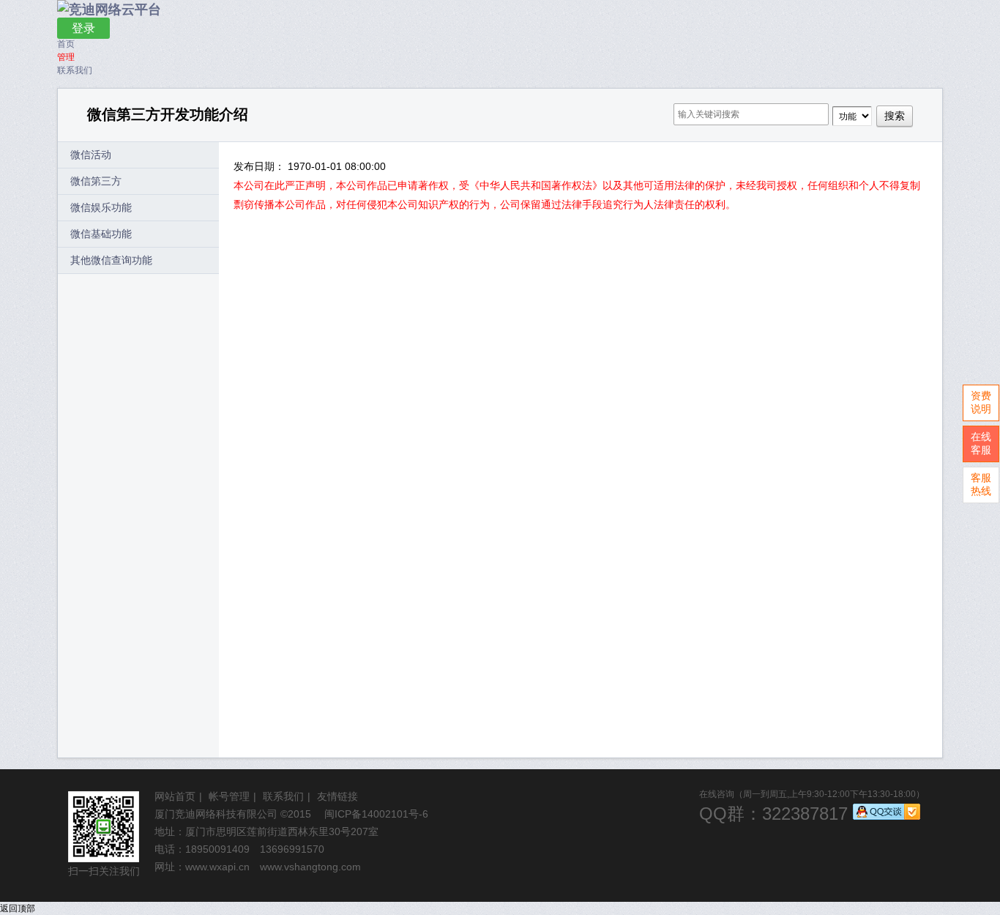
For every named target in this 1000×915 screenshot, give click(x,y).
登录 (83, 28)
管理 (66, 57)
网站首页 (174, 796)
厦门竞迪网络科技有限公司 (215, 814)
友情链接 (337, 796)
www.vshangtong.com (310, 867)
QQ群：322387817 (773, 813)
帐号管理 (229, 796)
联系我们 (74, 70)
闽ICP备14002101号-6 (376, 814)
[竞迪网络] (109, 9)
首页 (66, 44)
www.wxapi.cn (217, 867)
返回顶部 (17, 908)
